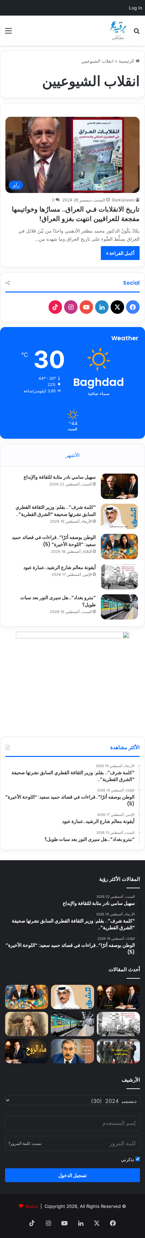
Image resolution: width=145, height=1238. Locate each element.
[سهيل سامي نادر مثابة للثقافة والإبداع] (119, 486)
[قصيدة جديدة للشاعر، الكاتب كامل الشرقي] (26, 1051)
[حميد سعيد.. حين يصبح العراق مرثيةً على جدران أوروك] (72, 1051)
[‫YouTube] (86, 307)
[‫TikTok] (55, 307)
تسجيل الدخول (72, 1175)
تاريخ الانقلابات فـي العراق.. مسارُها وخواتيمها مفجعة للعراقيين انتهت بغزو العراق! (76, 213)
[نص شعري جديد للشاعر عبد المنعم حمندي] (26, 1024)
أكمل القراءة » (120, 253)
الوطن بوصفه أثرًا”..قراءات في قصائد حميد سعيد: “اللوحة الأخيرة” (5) (54, 541)
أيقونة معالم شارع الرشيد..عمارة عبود (59, 567)
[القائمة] (8, 33)
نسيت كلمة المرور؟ (24, 1143)
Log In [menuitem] (135, 7)
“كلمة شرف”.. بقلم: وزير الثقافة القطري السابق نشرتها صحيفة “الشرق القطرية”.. (56, 511)
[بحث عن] (136, 33)
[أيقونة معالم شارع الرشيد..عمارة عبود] (119, 576)
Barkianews (123, 199)
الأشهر (73, 455)
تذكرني (128, 1159)
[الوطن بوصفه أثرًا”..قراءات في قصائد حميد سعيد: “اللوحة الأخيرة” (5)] (119, 546)
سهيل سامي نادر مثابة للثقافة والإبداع (60, 477)
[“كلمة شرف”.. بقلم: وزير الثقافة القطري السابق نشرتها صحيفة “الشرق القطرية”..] (119, 516)
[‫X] (117, 307)
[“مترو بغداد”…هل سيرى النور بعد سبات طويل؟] (119, 607)
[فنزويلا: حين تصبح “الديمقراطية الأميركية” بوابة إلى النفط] (118, 1051)
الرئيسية (127, 61)
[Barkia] (118, 30)
